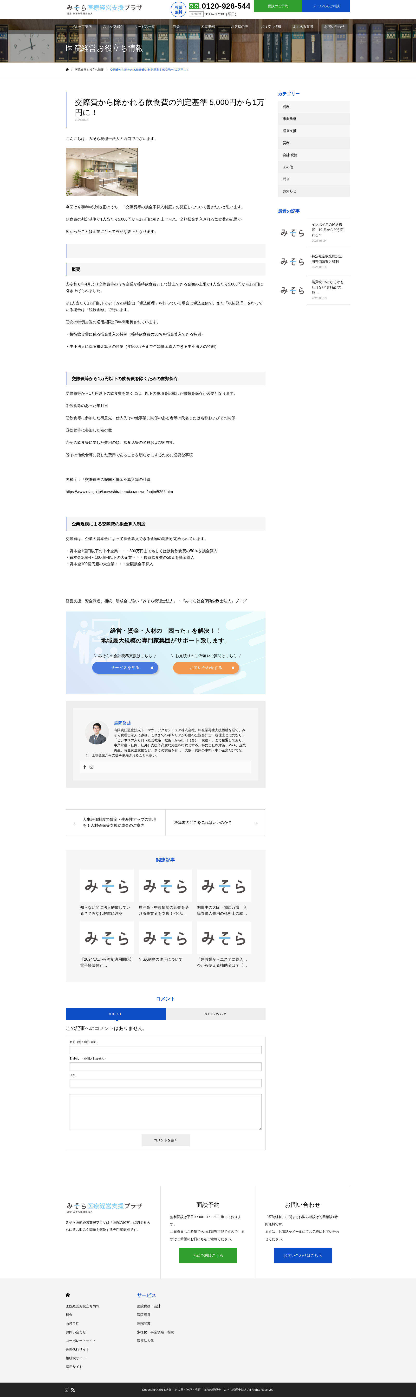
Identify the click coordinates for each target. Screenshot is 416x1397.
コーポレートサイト (81, 1341)
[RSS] (73, 1389)
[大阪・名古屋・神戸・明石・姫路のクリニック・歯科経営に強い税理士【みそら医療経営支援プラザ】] (104, 10)
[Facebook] (85, 767)
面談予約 (72, 1323)
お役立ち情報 (271, 26)
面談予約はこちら (208, 1255)
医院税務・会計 (149, 1306)
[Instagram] (91, 767)
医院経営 (143, 1315)
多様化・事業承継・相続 (155, 1332)
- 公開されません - (88, 1058)
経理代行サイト (77, 1349)
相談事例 (208, 26)
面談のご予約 (278, 6)
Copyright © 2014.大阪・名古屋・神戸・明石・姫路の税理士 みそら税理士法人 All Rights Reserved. (208, 1389)
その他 (288, 167)
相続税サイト (76, 1358)
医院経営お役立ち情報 (82, 1306)
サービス (146, 1295)
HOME (68, 1295)
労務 (286, 143)
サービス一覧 (145, 26)
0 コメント (115, 1013)
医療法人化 (145, 1341)
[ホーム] (67, 69)
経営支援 (289, 131)
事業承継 (289, 119)
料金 (176, 26)
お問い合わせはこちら (303, 1255)
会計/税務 (290, 155)
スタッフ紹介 (113, 26)
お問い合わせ (334, 26)
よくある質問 (303, 26)
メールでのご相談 (326, 6)
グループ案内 (82, 26)
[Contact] (66, 1389)
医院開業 (143, 1323)
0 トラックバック (215, 1013)
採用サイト (74, 1367)
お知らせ (289, 191)
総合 (286, 179)
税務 (286, 107)
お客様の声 (239, 26)
